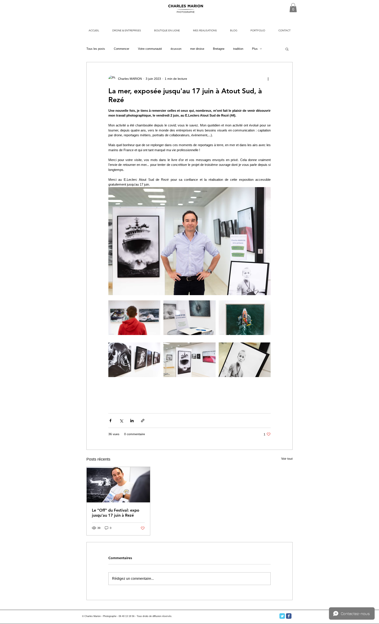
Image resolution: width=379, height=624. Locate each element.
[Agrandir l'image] (134, 317)
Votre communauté (150, 48)
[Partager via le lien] (143, 420)
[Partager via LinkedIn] (132, 420)
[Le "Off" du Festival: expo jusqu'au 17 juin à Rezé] (118, 484)
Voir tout (287, 458)
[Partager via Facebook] (110, 420)
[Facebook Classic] (288, 616)
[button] (293, 7)
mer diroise (197, 48)
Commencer (121, 48)
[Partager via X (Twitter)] (121, 420)
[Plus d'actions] (268, 79)
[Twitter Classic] (282, 616)
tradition (238, 48)
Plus (255, 48)
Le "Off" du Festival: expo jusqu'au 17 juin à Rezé (115, 513)
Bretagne (218, 48)
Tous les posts (95, 48)
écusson (176, 48)
